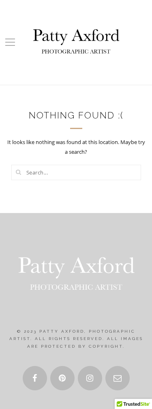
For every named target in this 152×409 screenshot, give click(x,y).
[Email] (117, 378)
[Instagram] (90, 378)
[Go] (18, 172)
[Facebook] (35, 378)
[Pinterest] (62, 378)
